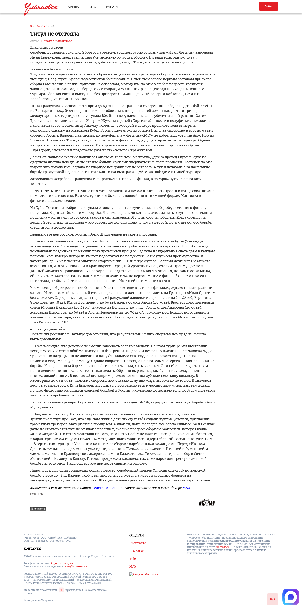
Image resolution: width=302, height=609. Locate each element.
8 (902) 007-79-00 (62, 563)
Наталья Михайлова (56, 41)
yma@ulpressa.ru (76, 566)
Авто (92, 6)
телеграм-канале (107, 488)
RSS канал (137, 551)
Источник (36, 493)
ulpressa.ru (223, 546)
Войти (269, 6)
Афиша (73, 6)
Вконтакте (137, 543)
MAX (186, 488)
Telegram (136, 559)
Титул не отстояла (54, 34)
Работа (112, 6)
